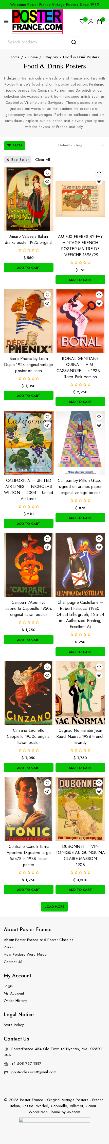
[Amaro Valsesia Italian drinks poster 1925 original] (28, 199)
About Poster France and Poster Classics (39, 940)
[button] (28, 267)
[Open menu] (6, 21)
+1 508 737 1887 (26, 1063)
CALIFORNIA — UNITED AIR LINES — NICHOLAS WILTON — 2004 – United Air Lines (28, 490)
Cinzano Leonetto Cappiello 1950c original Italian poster (28, 736)
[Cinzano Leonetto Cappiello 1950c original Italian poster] (28, 693)
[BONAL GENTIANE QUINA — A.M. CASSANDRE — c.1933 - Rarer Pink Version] (80, 321)
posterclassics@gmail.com (33, 1072)
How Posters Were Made (25, 954)
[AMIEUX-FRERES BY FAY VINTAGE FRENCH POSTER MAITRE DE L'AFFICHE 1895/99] (80, 199)
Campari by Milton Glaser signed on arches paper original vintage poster (80, 487)
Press (8, 947)
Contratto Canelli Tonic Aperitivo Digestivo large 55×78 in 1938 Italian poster (29, 856)
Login (8, 986)
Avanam (73, 1112)
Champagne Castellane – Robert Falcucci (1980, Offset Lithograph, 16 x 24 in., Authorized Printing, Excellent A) (80, 615)
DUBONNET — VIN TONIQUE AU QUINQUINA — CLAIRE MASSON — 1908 (80, 856)
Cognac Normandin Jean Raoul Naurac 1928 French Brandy (80, 736)
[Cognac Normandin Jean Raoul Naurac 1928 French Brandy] (80, 693)
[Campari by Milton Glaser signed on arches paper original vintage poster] (80, 443)
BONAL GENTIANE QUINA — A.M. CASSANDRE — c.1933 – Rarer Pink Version (80, 368)
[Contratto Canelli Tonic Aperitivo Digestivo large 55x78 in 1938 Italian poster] (28, 809)
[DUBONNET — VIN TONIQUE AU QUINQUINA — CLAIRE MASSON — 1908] (80, 809)
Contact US (13, 962)
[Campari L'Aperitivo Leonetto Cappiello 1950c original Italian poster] (28, 565)
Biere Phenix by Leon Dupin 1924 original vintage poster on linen (28, 365)
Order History (15, 1000)
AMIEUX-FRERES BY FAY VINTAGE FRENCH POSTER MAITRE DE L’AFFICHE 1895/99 (80, 246)
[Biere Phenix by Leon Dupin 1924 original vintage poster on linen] (28, 321)
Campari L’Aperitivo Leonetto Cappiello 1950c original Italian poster (28, 608)
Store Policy (14, 1025)
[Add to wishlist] (47, 172)
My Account (14, 993)
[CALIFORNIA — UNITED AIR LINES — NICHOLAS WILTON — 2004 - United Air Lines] (28, 443)
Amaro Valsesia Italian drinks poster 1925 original (28, 239)
